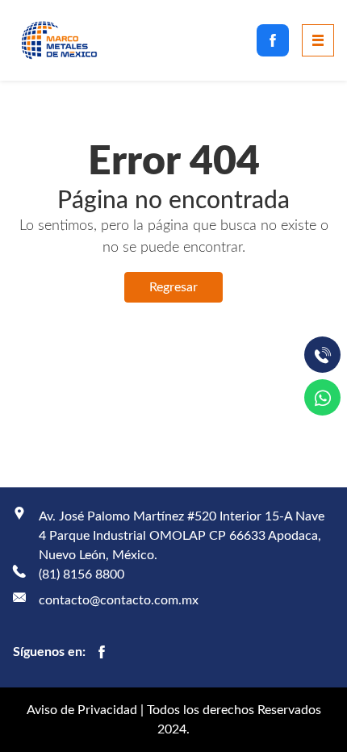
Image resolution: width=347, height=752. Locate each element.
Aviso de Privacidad (82, 710)
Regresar (173, 287)
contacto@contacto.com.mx (119, 600)
